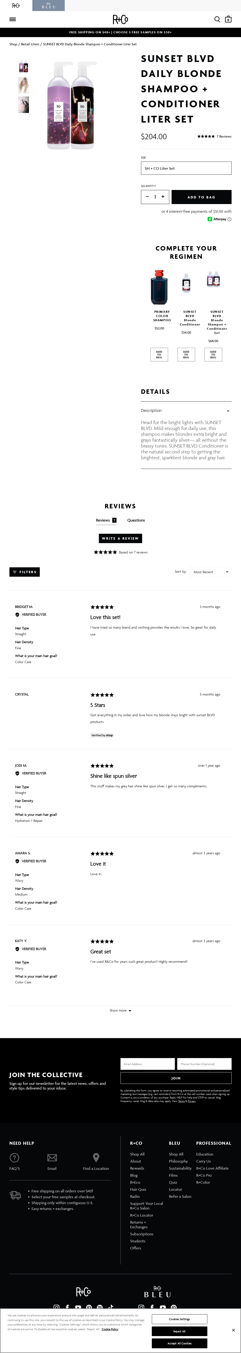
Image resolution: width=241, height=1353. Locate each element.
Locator (175, 1189)
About (135, 1161)
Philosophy (178, 1161)
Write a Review (120, 538)
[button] (214, 136)
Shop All (137, 1154)
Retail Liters (30, 44)
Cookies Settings (179, 1319)
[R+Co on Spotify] (100, 1308)
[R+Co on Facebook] (67, 1308)
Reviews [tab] (105, 520)
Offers (135, 1248)
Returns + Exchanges (139, 1224)
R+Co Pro (204, 1175)
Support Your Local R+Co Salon (146, 1205)
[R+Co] (16, 5)
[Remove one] (145, 197)
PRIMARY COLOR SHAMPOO (162, 316)
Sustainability (180, 1168)
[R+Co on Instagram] (56, 1308)
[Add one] (165, 197)
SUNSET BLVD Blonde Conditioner (190, 318)
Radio (135, 1196)
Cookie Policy (110, 1329)
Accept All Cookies (180, 1343)
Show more (118, 1010)
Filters (27, 572)
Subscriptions (141, 1234)
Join (176, 1078)
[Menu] (12, 19)
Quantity (148, 186)
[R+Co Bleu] (48, 5)
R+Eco (135, 1182)
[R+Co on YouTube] (78, 1308)
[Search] (217, 19)
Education (204, 1154)
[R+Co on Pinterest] (89, 1308)
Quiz (173, 1182)
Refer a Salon (180, 1196)
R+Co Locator (141, 1215)
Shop (13, 44)
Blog (133, 1175)
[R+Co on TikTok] (111, 1308)
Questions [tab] (136, 520)
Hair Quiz (138, 1189)
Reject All (179, 1331)
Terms (181, 1101)
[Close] (233, 1330)
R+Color (203, 1182)
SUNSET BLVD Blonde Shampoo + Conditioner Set (217, 322)
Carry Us (203, 1161)
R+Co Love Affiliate (212, 1168)
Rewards (137, 1168)
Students (137, 1241)
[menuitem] (147, 1154)
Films (173, 1175)
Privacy (192, 1101)
